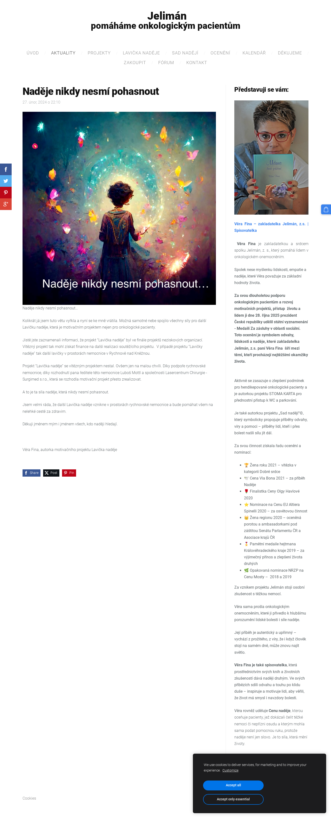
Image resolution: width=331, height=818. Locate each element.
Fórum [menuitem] (166, 62)
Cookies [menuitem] (29, 798)
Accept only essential (233, 799)
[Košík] (326, 209)
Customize (230, 770)
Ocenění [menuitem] (220, 52)
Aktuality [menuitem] (63, 52)
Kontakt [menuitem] (196, 62)
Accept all (233, 785)
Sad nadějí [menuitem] (185, 52)
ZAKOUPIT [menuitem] (135, 62)
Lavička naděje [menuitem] (141, 52)
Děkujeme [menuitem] (290, 52)
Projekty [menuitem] (99, 52)
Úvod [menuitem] (33, 52)
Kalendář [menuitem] (254, 52)
